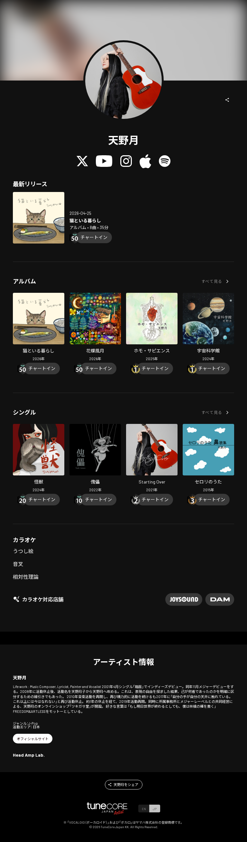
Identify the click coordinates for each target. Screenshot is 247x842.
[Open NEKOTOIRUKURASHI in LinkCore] (38, 218)
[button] (227, 99)
